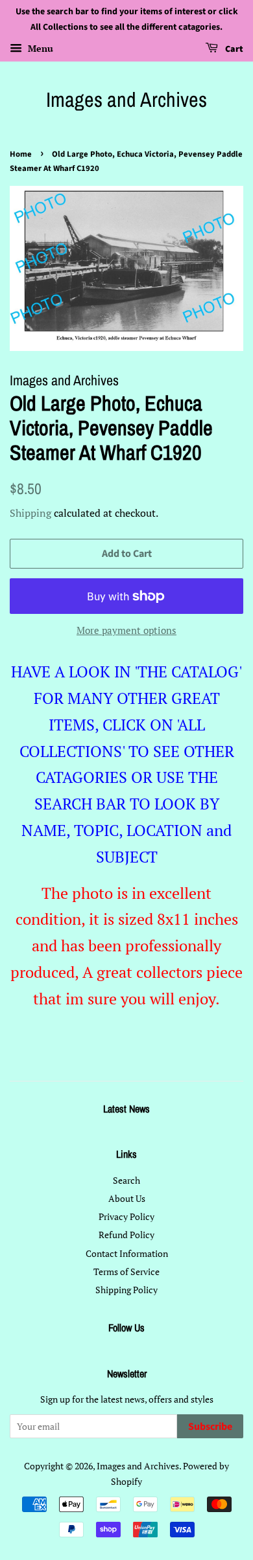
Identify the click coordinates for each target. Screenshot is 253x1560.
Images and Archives (126, 99)
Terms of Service (126, 1271)
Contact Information (127, 1253)
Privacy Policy (126, 1216)
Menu (39, 48)
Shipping (30, 513)
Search (126, 1180)
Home (21, 154)
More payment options (126, 630)
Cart (233, 49)
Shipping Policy (126, 1289)
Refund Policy (126, 1234)
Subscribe (210, 1426)
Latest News (126, 1109)
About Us (126, 1198)
